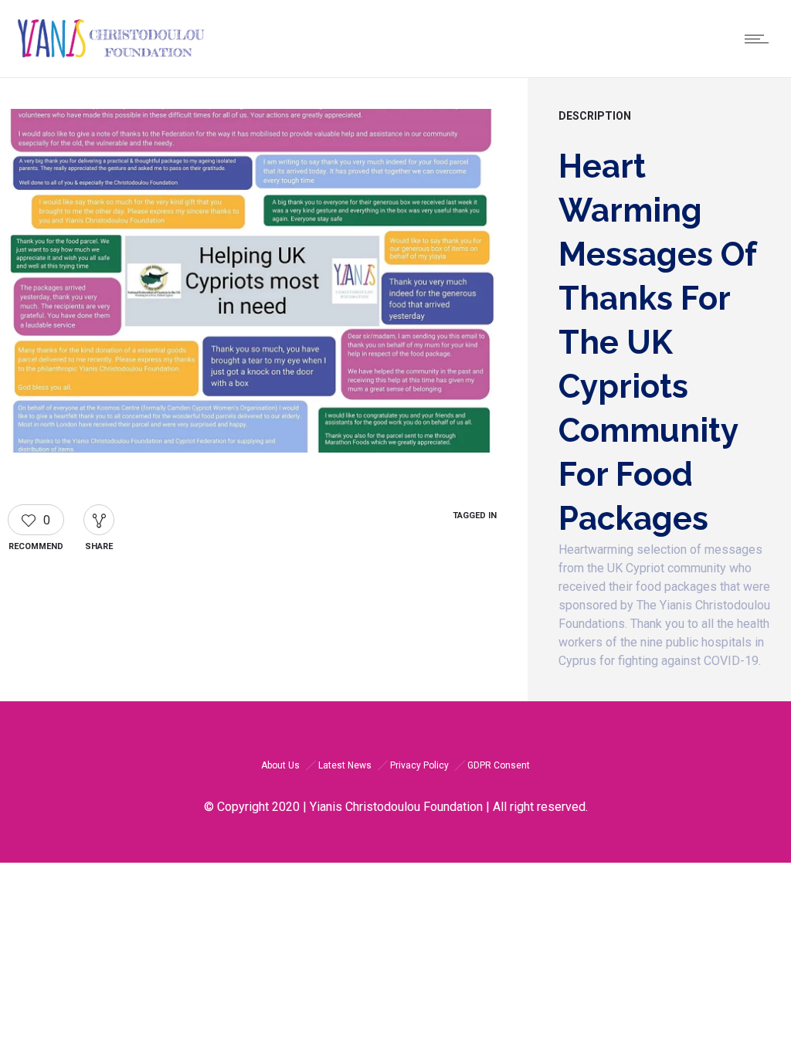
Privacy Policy (419, 765)
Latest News (345, 765)
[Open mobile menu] (760, 38)
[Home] (111, 57)
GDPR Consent (498, 765)
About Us (280, 765)
